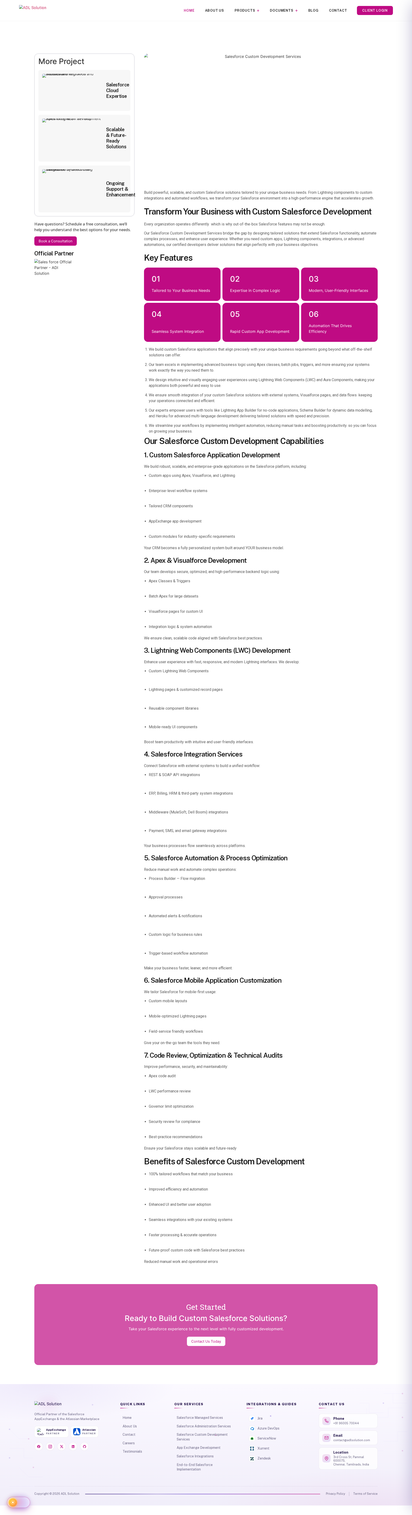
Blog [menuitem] (313, 10)
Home (127, 1418)
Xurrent (263, 1448)
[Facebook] (38, 1446)
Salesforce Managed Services (200, 1418)
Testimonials (132, 1451)
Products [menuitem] (245, 10)
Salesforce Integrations (195, 1456)
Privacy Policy (335, 1493)
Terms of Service (365, 1493)
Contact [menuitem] (338, 10)
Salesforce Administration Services (204, 1426)
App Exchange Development (199, 1448)
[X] (61, 1446)
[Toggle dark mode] (18, 1502)
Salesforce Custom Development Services (202, 1437)
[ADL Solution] (32, 10)
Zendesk (264, 1458)
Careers (129, 1443)
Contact (129, 1434)
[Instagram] (50, 1446)
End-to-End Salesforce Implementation (195, 1467)
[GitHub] (84, 1446)
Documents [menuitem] (281, 10)
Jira (260, 1418)
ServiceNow (267, 1438)
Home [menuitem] (189, 10)
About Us (130, 1426)
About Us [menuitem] (214, 10)
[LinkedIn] (73, 1446)
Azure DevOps (268, 1428)
